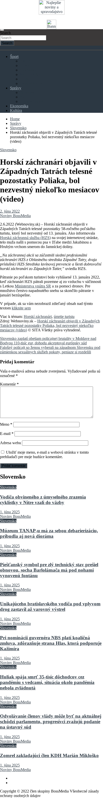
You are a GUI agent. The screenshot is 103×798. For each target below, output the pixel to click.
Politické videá (31, 101)
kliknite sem (21, 308)
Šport (14, 56)
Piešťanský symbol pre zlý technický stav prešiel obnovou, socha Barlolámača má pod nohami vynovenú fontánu (49, 570)
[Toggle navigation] (2, 30)
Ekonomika (19, 106)
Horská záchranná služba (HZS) (25, 238)
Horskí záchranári (38, 316)
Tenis (24, 79)
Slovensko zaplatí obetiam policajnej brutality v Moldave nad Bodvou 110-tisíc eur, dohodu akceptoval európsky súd (48, 340)
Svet (23, 97)
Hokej (25, 65)
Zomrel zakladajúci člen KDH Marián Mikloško (49, 755)
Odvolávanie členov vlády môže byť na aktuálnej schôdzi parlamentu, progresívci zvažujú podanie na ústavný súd (50, 721)
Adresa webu (10, 443)
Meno (6, 424)
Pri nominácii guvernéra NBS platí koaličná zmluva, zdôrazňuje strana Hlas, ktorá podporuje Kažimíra (51, 643)
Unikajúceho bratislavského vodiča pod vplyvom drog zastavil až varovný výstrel (50, 606)
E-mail (7, 433)
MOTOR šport (32, 74)
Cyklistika (28, 70)
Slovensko (28, 92)
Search (5, 33)
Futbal (25, 61)
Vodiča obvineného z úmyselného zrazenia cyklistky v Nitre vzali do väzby (43, 499)
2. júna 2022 (10, 211)
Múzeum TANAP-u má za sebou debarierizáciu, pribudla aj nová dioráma (49, 533)
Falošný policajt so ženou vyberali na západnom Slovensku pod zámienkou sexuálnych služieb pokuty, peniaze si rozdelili (50, 349)
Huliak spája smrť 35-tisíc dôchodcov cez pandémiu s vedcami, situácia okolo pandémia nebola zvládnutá (47, 682)
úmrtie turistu (64, 316)
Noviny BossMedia (15, 216)
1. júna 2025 (10, 512)
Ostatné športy (31, 83)
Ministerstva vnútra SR (33, 286)
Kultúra (16, 110)
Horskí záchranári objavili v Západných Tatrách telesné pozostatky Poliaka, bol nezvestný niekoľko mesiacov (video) (50, 325)
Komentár (9, 384)
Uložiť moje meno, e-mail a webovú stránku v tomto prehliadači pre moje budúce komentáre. (44, 454)
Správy (15, 88)
